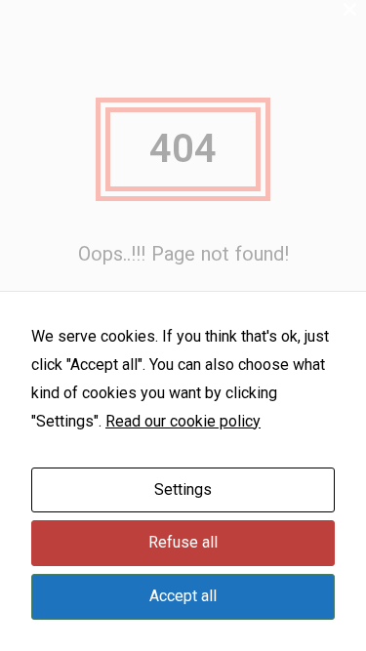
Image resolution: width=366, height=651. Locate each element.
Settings (183, 489)
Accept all (183, 596)
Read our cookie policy (183, 421)
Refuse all (183, 542)
